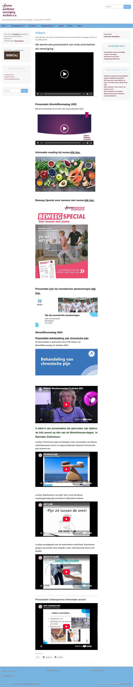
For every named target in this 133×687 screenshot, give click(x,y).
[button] (64, 74)
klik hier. (75, 152)
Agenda (61, 26)
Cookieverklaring (97, 670)
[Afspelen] (38, 94)
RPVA (4, 26)
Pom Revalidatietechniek (11, 79)
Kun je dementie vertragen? (113, 91)
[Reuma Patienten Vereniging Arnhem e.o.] (10, 9)
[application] (64, 74)
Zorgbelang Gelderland (112, 59)
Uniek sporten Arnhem (111, 56)
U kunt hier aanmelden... (112, 36)
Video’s (79, 26)
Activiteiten (32, 26)
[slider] (63, 93)
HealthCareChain (9, 77)
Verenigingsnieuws (17, 26)
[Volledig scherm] (91, 94)
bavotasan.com (125, 684)
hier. (38, 293)
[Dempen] (87, 94)
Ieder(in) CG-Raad (8, 676)
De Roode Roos (9, 75)
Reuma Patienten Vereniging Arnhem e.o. (27, 684)
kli (92, 288)
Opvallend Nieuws (47, 26)
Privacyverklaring (52, 670)
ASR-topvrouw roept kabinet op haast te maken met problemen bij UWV (115, 82)
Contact (69, 26)
